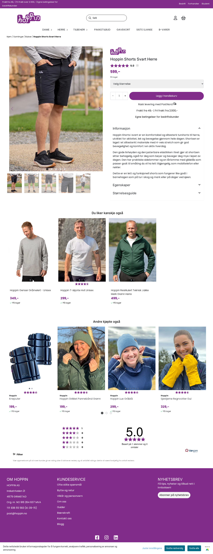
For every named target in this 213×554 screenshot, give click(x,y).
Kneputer (14, 399)
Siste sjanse (144, 29)
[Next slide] (100, 109)
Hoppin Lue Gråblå (121, 399)
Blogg (60, 524)
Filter (19, 454)
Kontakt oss (64, 518)
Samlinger (18, 36)
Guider (61, 507)
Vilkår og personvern (70, 496)
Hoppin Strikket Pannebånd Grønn (80, 399)
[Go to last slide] (10, 183)
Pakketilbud (102, 29)
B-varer (164, 29)
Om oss (61, 501)
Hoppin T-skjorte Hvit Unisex (77, 290)
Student (205, 3)
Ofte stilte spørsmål (69, 484)
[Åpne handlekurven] (183, 18)
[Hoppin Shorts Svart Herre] (56, 108)
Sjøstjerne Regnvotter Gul (176, 399)
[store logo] (29, 18)
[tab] (47, 169)
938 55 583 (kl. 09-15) (24, 508)
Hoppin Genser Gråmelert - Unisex (30, 290)
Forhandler (193, 3)
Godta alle (194, 548)
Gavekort (123, 29)
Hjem (9, 36)
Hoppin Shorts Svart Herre (47, 36)
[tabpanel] (31, 262)
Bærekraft (63, 513)
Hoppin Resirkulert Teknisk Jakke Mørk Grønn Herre (130, 292)
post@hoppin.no (17, 513)
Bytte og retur (65, 490)
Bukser (28, 36)
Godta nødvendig (174, 548)
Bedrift (182, 3)
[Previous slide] (12, 109)
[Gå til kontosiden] (175, 18)
